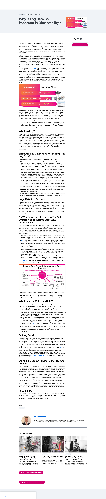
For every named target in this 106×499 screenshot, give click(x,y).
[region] (18, 495)
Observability (22, 14)
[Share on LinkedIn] (81, 39)
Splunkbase (24, 260)
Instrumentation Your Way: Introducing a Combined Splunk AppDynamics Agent (29, 458)
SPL (22, 240)
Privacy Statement (6, 496)
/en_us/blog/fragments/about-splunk (31, 472)
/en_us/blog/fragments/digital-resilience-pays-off (81, 45)
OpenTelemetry (32, 68)
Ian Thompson (23, 39)
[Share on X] (75, 39)
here (60, 347)
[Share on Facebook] (78, 39)
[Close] (34, 493)
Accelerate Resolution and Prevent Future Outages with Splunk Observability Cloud (74, 458)
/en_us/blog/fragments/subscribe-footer (32, 482)
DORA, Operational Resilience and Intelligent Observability (52, 457)
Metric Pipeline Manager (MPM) (38, 355)
